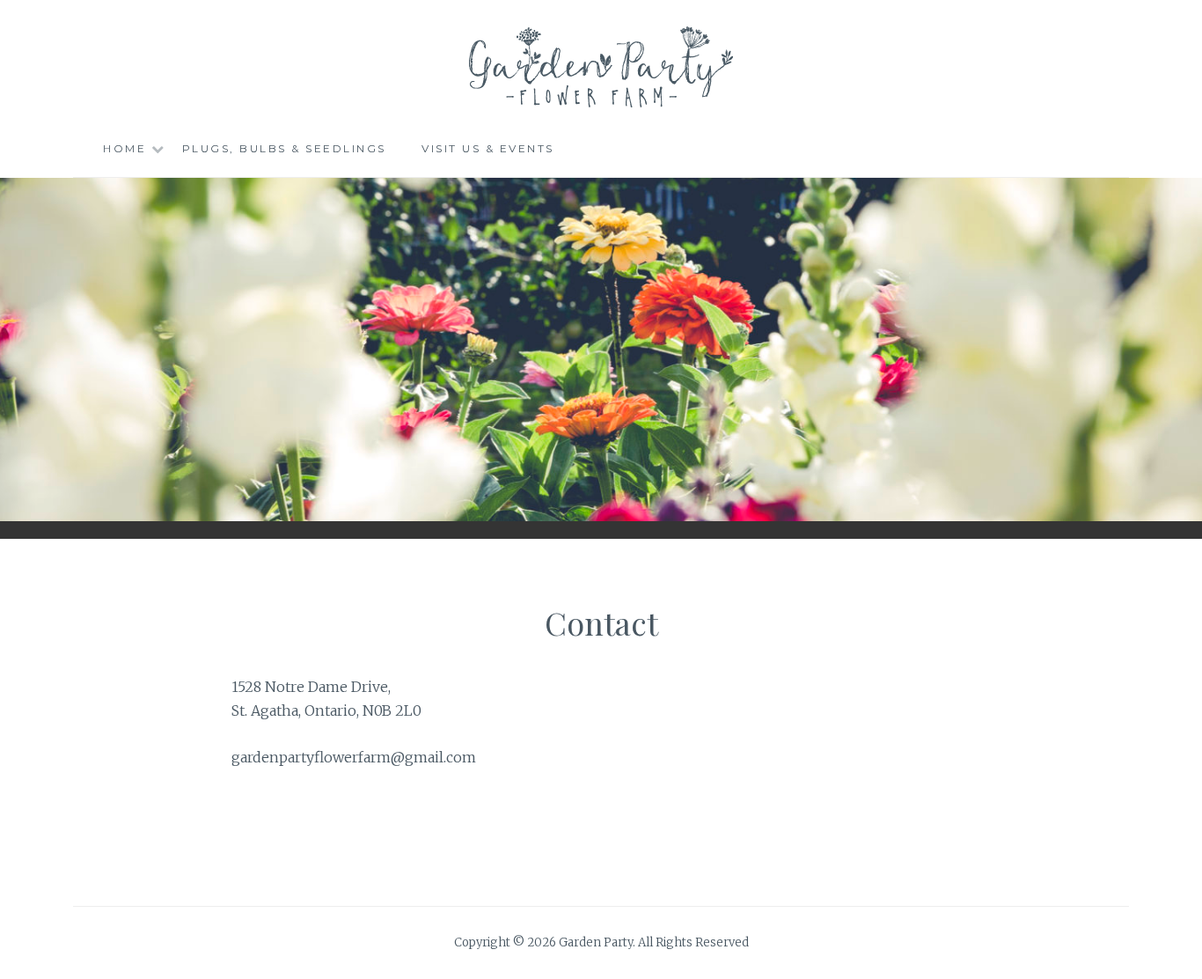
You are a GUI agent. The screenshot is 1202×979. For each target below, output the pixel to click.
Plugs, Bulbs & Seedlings (284, 148)
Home (124, 148)
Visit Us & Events (487, 148)
